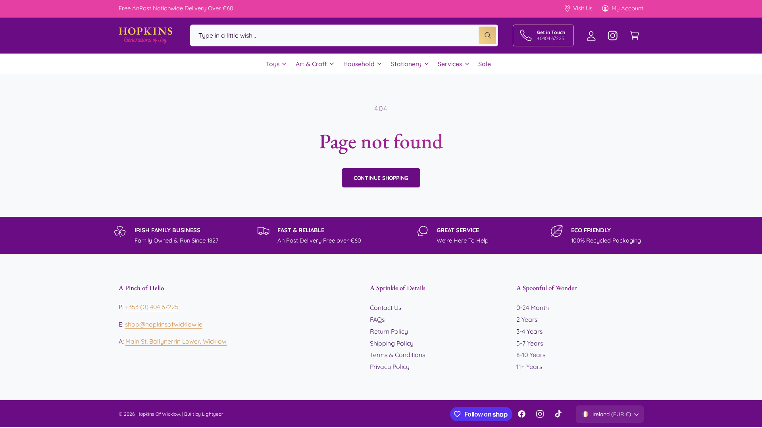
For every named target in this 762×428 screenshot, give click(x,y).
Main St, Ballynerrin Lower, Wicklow (176, 341)
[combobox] (344, 35)
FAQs (377, 319)
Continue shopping (381, 177)
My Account (627, 8)
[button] (634, 35)
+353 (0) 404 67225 (152, 307)
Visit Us (583, 8)
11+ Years (529, 367)
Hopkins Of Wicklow (158, 414)
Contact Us (385, 307)
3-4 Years (529, 331)
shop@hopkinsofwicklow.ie (163, 324)
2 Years (526, 319)
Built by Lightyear (203, 414)
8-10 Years (530, 355)
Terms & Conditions (397, 355)
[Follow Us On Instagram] (613, 35)
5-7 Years (529, 343)
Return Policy (389, 331)
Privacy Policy (390, 367)
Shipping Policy (392, 343)
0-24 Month (532, 307)
